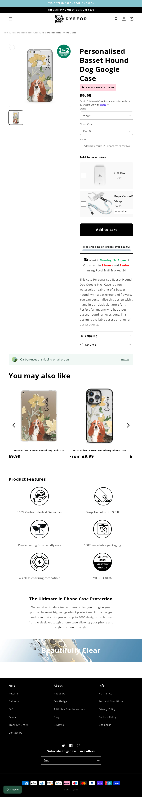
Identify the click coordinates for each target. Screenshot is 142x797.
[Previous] (14, 425)
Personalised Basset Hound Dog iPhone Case (100, 450)
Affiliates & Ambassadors (69, 709)
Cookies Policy (107, 717)
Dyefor (75, 790)
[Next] (128, 425)
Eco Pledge (60, 701)
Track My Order (18, 724)
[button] (10, 19)
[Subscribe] (98, 760)
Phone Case (86, 124)
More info (125, 359)
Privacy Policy (107, 709)
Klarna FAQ (106, 693)
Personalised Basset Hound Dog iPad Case (39, 450)
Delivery (14, 701)
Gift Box (119, 173)
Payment (14, 717)
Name (83, 139)
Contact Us (15, 732)
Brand (83, 108)
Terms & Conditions (111, 701)
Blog (56, 717)
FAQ (11, 709)
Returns (14, 693)
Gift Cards (105, 724)
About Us (59, 693)
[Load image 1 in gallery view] (16, 117)
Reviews (59, 724)
